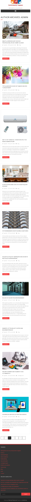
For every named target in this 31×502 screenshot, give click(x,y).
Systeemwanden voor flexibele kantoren (15, 231)
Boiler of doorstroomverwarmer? (13, 298)
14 (20, 438)
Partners (2, 452)
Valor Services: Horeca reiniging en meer (9, 484)
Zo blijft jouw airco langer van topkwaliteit (10, 486)
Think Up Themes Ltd (12, 500)
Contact (2, 473)
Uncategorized (21, 375)
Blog (2, 469)
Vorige (2, 438)
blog (20, 45)
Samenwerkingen (4, 454)
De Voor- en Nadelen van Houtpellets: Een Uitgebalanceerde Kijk (14, 482)
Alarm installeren (4, 457)
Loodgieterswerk (4, 463)
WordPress (24, 500)
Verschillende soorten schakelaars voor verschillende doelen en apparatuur (14, 489)
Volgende (24, 438)
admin (6, 45)
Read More (5, 58)
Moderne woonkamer (5, 465)
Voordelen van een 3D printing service (14, 414)
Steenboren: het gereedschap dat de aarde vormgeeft (12, 480)
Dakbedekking (4, 459)
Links (2, 471)
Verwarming (3, 467)
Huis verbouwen (4, 461)
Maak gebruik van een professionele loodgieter (11, 450)
